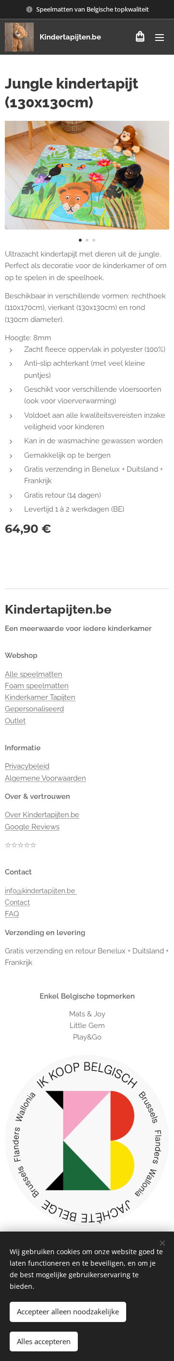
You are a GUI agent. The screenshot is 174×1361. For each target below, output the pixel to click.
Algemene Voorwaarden (45, 778)
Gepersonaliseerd (34, 709)
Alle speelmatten (33, 674)
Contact (17, 902)
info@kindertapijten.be (41, 891)
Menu (159, 37)
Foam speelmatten (37, 685)
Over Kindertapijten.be (42, 814)
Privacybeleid (27, 766)
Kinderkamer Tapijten (40, 697)
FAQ (12, 914)
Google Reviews (32, 826)
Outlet (15, 721)
